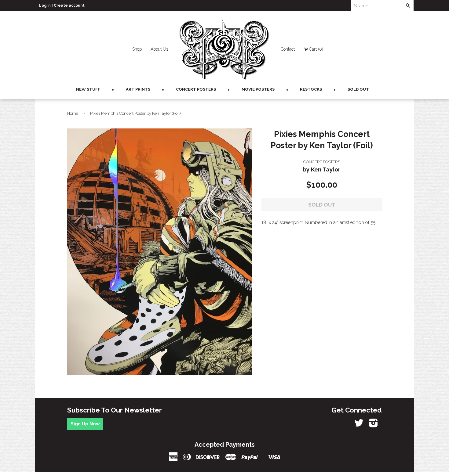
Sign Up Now (85, 424)
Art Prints (138, 89)
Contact (288, 49)
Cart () (316, 49)
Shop (137, 49)
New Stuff (88, 89)
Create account (69, 5)
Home (72, 113)
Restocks (311, 89)
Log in (45, 5)
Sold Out (358, 89)
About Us (159, 49)
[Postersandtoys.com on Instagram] (373, 425)
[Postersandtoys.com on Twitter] (358, 425)
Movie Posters (258, 89)
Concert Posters (196, 89)
